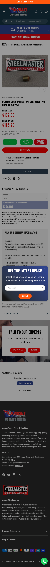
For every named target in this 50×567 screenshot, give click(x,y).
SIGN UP (25, 296)
